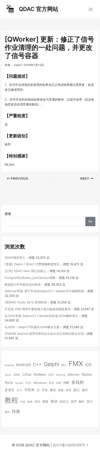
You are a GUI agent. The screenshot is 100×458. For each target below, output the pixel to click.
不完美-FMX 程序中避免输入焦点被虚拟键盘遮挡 (37, 309)
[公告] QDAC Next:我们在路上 (25, 271)
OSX (51, 374)
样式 (37, 401)
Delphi (51, 364)
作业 (51, 383)
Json (16, 374)
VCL (28, 383)
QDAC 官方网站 (38, 9)
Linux (27, 374)
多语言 (9, 390)
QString (60, 374)
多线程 (77, 382)
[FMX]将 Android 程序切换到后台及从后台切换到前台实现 (44, 333)
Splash (19, 383)
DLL (64, 365)
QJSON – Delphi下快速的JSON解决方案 (32, 327)
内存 (58, 383)
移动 (53, 401)
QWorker (73, 374)
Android (23, 364)
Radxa (87, 374)
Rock (9, 382)
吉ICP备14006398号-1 (70, 445)
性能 (60, 390)
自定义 (64, 401)
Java (8, 374)
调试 (7, 412)
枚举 (30, 401)
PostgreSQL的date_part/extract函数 (30, 278)
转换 (16, 411)
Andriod (9, 365)
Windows (40, 383)
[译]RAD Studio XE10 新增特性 (26, 302)
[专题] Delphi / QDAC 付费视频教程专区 (32, 264)
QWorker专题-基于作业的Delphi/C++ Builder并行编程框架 (44, 291)
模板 (45, 401)
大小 (19, 390)
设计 (90, 401)
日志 (22, 401)
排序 (68, 390)
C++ (37, 364)
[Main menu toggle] (90, 9)
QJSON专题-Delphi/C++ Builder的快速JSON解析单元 (41, 316)
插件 (85, 390)
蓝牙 (74, 401)
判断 (66, 383)
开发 (45, 390)
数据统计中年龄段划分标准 (23, 284)
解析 (81, 401)
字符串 (29, 390)
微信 (53, 390)
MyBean (40, 374)
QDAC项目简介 (15, 257)
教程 (11, 400)
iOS (88, 364)
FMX (76, 364)
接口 (76, 390)
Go (90, 221)
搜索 (8, 214)
